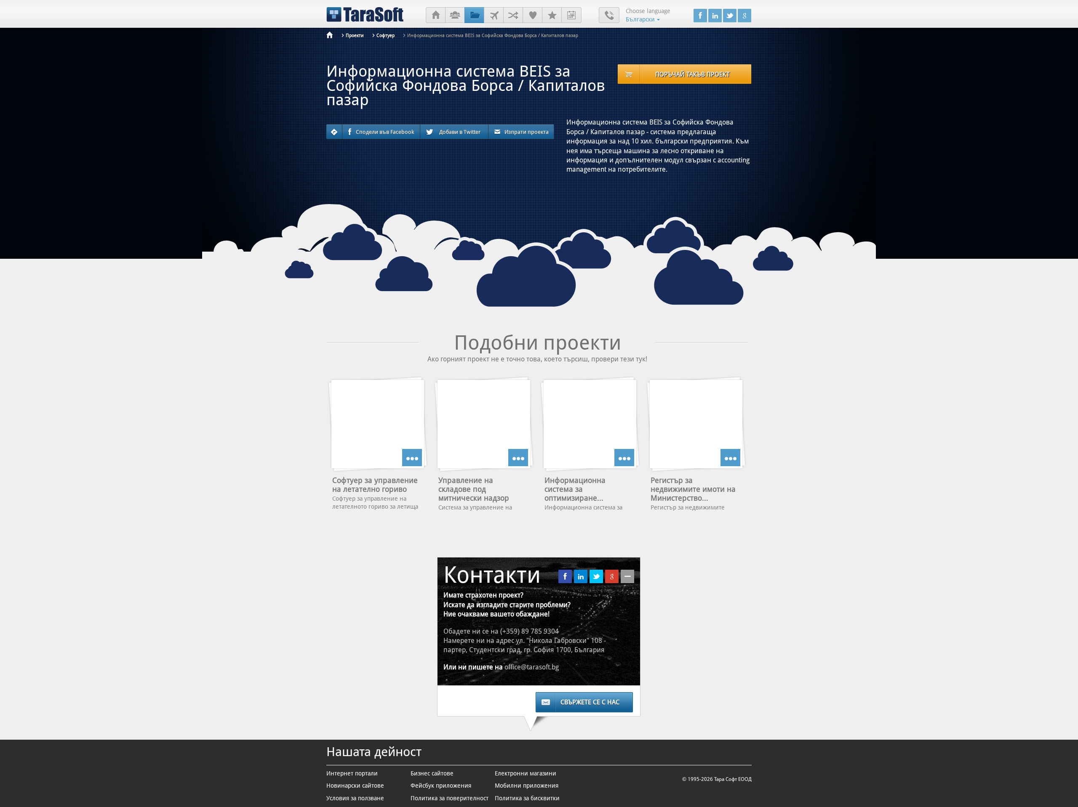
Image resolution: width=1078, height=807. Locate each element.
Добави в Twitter (459, 132)
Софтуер (385, 35)
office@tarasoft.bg (531, 667)
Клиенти (494, 15)
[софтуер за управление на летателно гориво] (378, 424)
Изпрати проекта (526, 132)
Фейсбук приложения (441, 785)
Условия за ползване (355, 798)
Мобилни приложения (526, 785)
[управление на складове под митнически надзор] (484, 424)
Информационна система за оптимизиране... (575, 489)
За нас (455, 15)
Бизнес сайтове (432, 773)
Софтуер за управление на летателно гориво (375, 485)
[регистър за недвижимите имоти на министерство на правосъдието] (696, 424)
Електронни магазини (525, 773)
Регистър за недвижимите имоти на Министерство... (693, 489)
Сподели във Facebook (385, 132)
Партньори (513, 15)
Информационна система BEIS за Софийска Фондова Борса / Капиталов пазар (492, 35)
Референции (532, 15)
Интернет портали (352, 773)
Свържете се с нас (589, 702)
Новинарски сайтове (355, 785)
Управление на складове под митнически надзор (473, 489)
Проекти (474, 15)
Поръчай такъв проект (692, 74)
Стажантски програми (572, 15)
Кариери (552, 15)
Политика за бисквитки (527, 798)
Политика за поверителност (449, 798)
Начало (436, 15)
